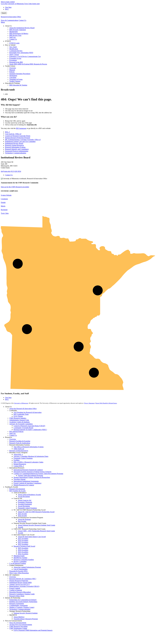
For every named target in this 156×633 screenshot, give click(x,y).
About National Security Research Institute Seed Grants (36, 525)
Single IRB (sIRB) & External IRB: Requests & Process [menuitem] (28, 64)
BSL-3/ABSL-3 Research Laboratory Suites (28, 462)
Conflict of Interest (15, 590)
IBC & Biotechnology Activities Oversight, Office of (23, 139)
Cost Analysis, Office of (13, 134)
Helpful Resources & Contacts (24, 485)
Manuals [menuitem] (12, 70)
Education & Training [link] (12, 83)
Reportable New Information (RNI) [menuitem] (21, 53)
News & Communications (9, 20)
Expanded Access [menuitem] (15, 58)
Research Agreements (16, 603)
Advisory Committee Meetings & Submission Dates (31, 456)
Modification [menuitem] (13, 49)
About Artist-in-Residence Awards (29, 494)
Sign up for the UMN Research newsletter (15, 187)
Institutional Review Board (14, 143)
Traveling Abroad (19, 479)
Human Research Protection (18, 580)
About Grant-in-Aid (24, 500)
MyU (7, 9)
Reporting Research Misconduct (20, 592)
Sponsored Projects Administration (16, 151)
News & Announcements (17, 623)
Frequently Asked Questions (23, 458)
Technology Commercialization (15, 153)
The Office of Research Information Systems (29, 447)
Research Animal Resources (14, 145)
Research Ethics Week (16, 596)
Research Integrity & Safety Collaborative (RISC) (30, 429)
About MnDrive (19, 617)
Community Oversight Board (23, 428)
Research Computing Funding (24, 559)
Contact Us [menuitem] (13, 39)
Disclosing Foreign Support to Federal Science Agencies (32, 472)
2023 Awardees (23, 542)
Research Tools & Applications (19, 443)
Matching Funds (19, 556)
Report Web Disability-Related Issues (106, 403)
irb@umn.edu (5, 171)
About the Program (24, 519)
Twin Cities (5, 213)
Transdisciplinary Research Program (26, 619)
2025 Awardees (23, 538)
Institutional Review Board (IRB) (20, 582)
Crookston (4, 199)
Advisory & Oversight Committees (21, 424)
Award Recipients (24, 496)
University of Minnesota (21, 403)
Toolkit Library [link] (10, 66)
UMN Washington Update (18, 628)
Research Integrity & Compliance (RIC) (22, 579)
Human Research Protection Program (17, 138)
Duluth (3, 202)
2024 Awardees (23, 540)
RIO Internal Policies (16, 431)
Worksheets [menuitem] (13, 75)
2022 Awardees (23, 544)
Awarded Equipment (25, 504)
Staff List (12, 433)
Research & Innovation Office (11, 17)
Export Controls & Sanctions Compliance (27, 483)
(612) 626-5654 (16, 171)
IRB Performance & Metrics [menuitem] (18, 33)
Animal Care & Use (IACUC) (19, 584)
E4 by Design (18, 416)
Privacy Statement (89, 403)
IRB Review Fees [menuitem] (15, 35)
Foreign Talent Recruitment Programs (30, 475)
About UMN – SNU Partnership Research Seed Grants (36, 531)
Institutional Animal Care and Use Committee (20, 141)
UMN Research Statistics (17, 418)
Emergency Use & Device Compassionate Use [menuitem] (25, 56)
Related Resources (20, 464)
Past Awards (22, 521)
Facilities (17, 460)
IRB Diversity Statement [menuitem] (17, 30)
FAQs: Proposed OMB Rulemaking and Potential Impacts (33, 630)
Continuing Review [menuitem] (15, 51)
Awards (20, 527)
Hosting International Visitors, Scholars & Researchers (32, 477)
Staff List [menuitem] (12, 37)
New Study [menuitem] (13, 47)
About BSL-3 (18, 454)
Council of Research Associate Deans (17, 136)
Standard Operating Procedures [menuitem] (19, 74)
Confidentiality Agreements (18, 605)
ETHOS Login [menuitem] (14, 43)
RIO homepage (21, 128)
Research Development (17, 489)
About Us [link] (8, 26)
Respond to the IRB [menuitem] (16, 62)
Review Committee (20, 561)
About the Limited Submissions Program (27, 567)
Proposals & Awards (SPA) (18, 571)
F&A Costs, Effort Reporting (19, 573)
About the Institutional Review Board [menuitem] (21, 28)
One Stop (8, 7)
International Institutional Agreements (26, 481)
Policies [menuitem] (12, 72)
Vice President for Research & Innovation (27, 412)
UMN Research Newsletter (18, 626)
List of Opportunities (20, 569)
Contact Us (22, 20)
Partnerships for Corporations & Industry (23, 600)
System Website (6, 195)
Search (4, 13)
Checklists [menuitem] (12, 77)
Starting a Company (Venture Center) (21, 607)
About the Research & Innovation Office (23, 408)
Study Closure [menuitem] (14, 54)
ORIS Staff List (19, 449)
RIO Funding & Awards (17, 491)
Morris (3, 206)
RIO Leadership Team (21, 414)
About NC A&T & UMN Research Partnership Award (36, 512)
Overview (12, 439)
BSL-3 (7, 132)
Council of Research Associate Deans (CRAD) (29, 426)
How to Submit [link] (10, 45)
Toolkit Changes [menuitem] (14, 81)
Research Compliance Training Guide (22, 594)
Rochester (4, 210)
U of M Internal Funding (17, 563)
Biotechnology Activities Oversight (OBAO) (24, 586)
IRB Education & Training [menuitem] (18, 85)
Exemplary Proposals (25, 502)
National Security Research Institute (26, 613)
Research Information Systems (15, 147)
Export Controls (14, 588)
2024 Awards (22, 516)
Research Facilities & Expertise (19, 441)
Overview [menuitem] (12, 68)
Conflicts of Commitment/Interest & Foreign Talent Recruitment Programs (38, 473)
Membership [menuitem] (13, 31)
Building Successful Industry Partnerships (23, 602)
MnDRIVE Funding (20, 558)
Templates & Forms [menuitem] (15, 79)
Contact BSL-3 (19, 466)
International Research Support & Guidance (28, 470)
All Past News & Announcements (20, 624)
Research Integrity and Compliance (17, 149)
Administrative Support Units (19, 420)
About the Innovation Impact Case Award (32, 537)
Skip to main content (8, 2)
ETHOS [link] (8, 41)
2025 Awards (22, 514)
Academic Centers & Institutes (19, 422)
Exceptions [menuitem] (13, 60)
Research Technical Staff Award (24, 546)
